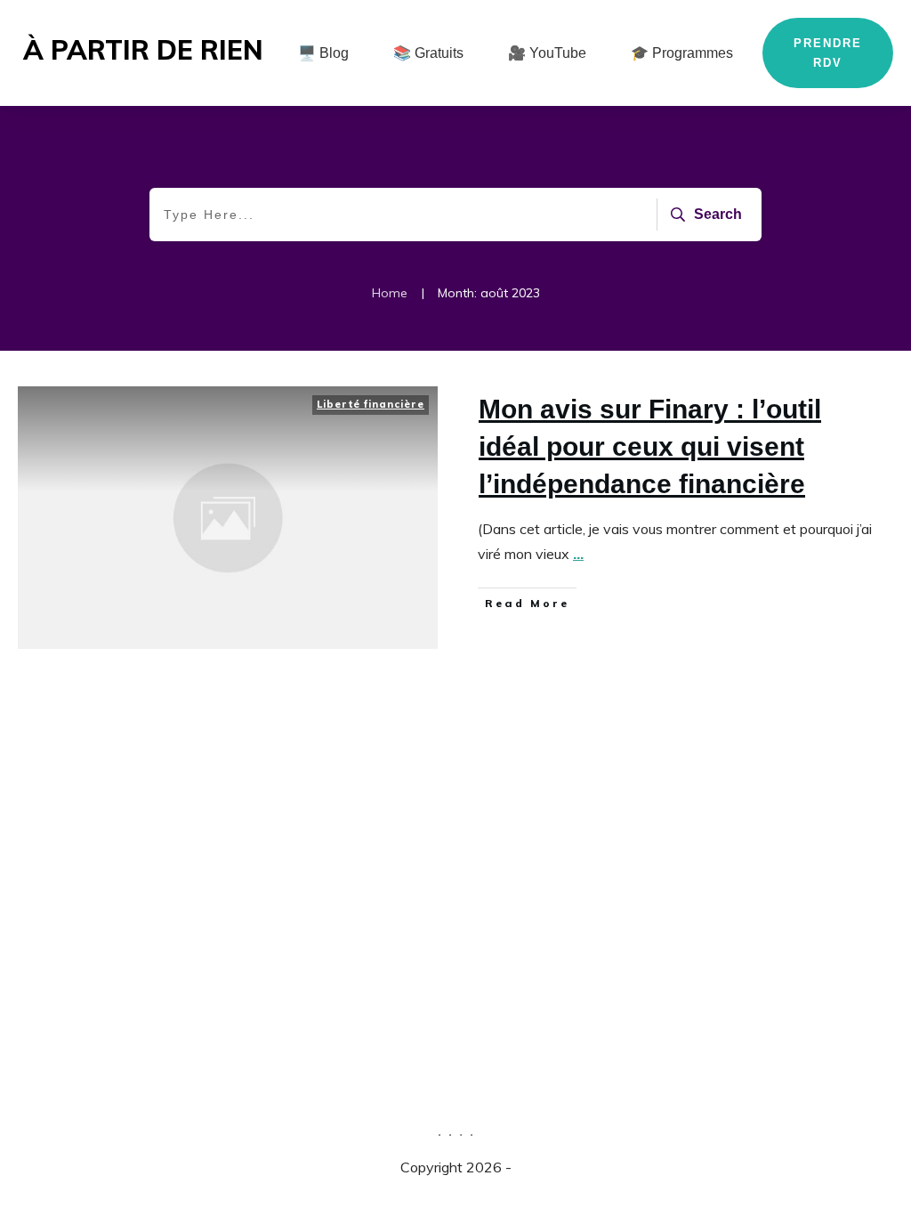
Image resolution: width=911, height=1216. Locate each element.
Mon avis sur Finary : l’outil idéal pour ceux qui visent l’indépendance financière (650, 446)
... (578, 554)
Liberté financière (370, 404)
